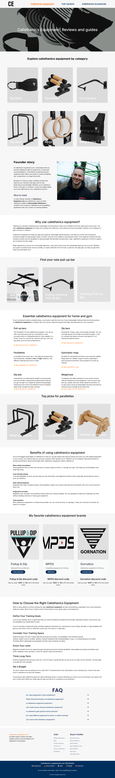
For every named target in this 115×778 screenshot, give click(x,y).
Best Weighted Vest (76, 746)
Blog (55, 741)
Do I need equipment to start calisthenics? (40, 695)
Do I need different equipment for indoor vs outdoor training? (47, 715)
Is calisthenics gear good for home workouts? (42, 711)
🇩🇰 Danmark (79, 766)
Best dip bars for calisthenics (73, 343)
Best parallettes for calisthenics (26, 365)
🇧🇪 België (69, 766)
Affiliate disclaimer (59, 738)
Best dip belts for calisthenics (26, 389)
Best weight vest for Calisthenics (75, 389)
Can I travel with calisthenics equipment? (40, 719)
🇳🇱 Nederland (36, 766)
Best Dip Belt (73, 743)
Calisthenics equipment (42, 4)
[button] (7, 85)
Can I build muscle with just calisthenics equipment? (44, 707)
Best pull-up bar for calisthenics (26, 345)
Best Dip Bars (74, 749)
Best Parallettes (74, 741)
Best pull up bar (74, 738)
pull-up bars (68, 4)
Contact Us (57, 746)
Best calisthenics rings (71, 367)
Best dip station (75, 754)
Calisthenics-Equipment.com (18, 734)
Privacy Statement (59, 749)
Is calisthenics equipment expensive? (39, 703)
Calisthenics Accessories (94, 4)
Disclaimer (57, 751)
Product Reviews (59, 743)
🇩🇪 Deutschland (49, 766)
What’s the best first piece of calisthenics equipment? (45, 699)
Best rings (73, 751)
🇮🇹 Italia (60, 766)
